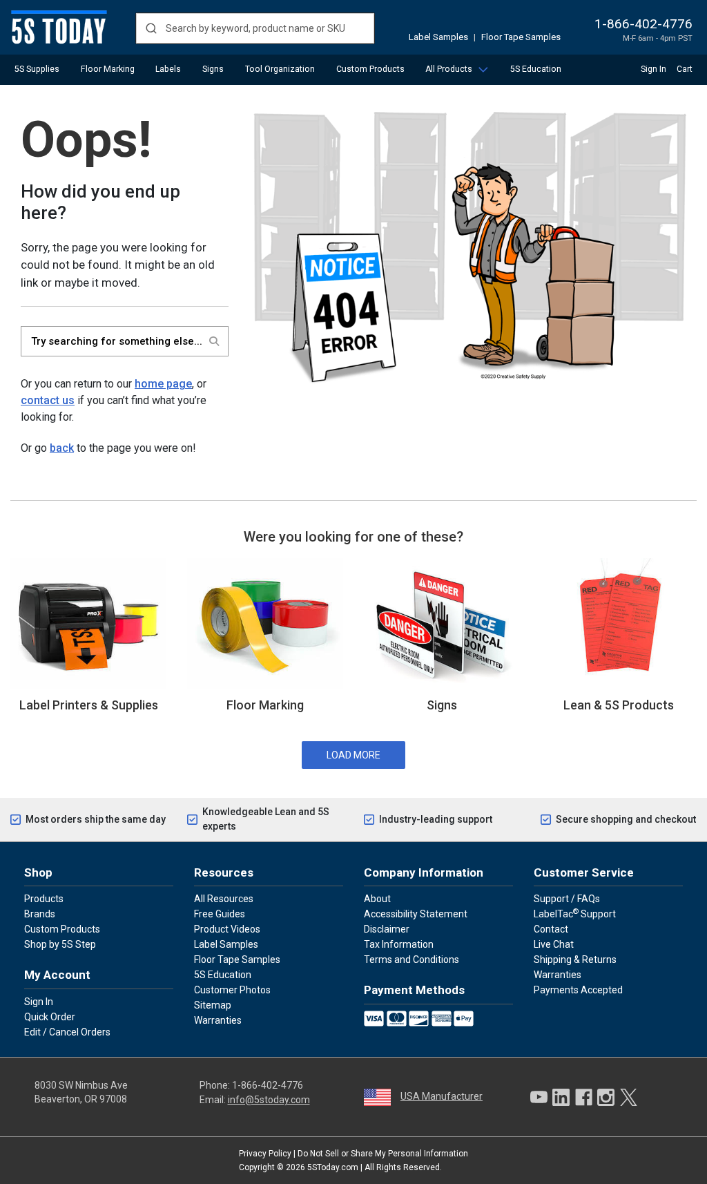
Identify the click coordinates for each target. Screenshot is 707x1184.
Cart (685, 69)
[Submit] (151, 28)
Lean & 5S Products (618, 705)
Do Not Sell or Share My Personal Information (383, 1153)
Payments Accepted (578, 989)
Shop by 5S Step (60, 944)
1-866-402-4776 (643, 24)
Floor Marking (108, 69)
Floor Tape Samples (521, 37)
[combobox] (255, 28)
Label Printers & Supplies (88, 705)
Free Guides (219, 913)
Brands (39, 913)
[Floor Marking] (265, 622)
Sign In (653, 69)
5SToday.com (332, 1167)
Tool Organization (280, 69)
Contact (551, 929)
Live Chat (554, 944)
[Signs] (442, 622)
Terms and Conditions (411, 959)
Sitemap (212, 1005)
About (377, 898)
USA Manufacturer (441, 1096)
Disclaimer (386, 929)
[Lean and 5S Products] (619, 622)
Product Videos (227, 929)
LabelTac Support (575, 913)
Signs (213, 69)
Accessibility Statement (415, 913)
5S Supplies (36, 69)
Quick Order (49, 1016)
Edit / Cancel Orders (67, 1032)
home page (163, 383)
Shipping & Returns (575, 959)
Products (44, 898)
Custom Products (370, 69)
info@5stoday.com (269, 1099)
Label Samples (438, 37)
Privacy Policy (265, 1153)
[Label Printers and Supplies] (88, 622)
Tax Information (399, 944)
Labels (168, 69)
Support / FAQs (567, 898)
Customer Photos (232, 989)
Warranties (218, 1020)
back (62, 448)
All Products (448, 69)
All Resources (223, 898)
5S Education (535, 69)
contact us (48, 400)
